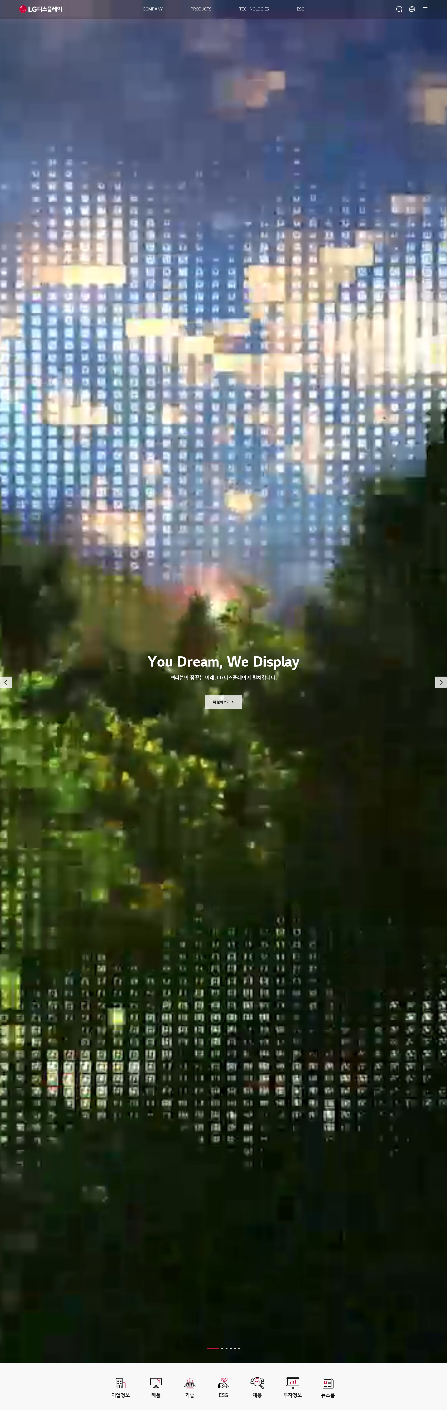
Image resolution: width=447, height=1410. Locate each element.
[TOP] (429, 1321)
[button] (6, 682)
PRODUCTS (201, 9)
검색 (399, 9)
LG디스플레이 (40, 9)
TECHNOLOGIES (254, 9)
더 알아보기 (221, 702)
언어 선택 (412, 9)
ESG (300, 9)
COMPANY (153, 9)
